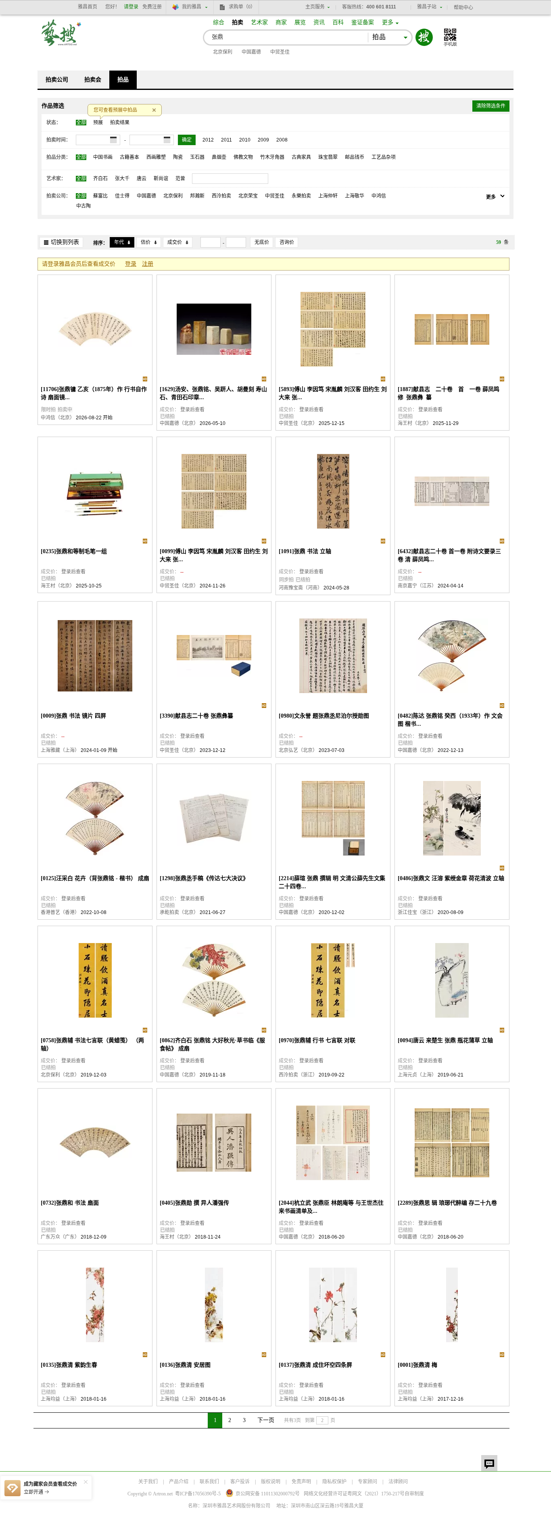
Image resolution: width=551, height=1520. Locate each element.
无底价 (262, 242)
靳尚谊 (161, 178)
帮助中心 (463, 7)
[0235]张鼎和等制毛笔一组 (74, 551)
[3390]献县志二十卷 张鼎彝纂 (196, 716)
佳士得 (122, 196)
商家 (281, 22)
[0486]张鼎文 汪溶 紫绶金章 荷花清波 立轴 (451, 878)
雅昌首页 (87, 7)
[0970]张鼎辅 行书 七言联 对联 (317, 1040)
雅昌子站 (426, 7)
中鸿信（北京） (58, 418)
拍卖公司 (57, 80)
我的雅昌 (191, 7)
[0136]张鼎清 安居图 (185, 1365)
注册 (147, 264)
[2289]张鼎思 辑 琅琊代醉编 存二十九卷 (447, 1203)
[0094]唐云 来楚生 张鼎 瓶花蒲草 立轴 (445, 1040)
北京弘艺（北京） (298, 750)
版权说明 (270, 1482)
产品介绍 (178, 1482)
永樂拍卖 (301, 196)
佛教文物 (243, 157)
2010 (244, 140)
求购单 (242, 7)
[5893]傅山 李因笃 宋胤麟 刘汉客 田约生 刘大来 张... (333, 393)
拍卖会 (92, 80)
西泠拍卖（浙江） (298, 1075)
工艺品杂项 (384, 157)
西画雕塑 (156, 157)
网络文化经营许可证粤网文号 (354, 1494)
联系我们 (209, 1482)
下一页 (265, 1420)
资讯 (319, 22)
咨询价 (287, 242)
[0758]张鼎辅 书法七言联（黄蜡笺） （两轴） (92, 1044)
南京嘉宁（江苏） (417, 586)
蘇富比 (100, 196)
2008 (282, 140)
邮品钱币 (354, 157)
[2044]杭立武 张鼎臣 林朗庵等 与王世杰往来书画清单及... (331, 1207)
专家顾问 (367, 1482)
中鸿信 (379, 196)
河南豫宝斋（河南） (300, 588)
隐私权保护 (334, 1482)
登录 (130, 264)
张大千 (122, 178)
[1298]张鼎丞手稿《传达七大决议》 (204, 878)
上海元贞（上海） (417, 1075)
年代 (119, 242)
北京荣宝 (248, 196)
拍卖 (237, 22)
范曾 (180, 178)
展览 (300, 22)
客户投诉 (240, 1482)
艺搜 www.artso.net (62, 37)
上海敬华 (354, 196)
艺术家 (259, 22)
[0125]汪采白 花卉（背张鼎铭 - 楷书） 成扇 (95, 878)
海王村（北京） (415, 423)
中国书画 (103, 157)
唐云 (141, 178)
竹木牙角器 (272, 157)
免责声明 (301, 1482)
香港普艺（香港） (60, 912)
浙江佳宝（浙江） (417, 912)
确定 (187, 140)
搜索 (424, 37)
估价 (145, 242)
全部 (81, 122)
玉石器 (197, 157)
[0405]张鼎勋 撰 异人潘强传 (194, 1203)
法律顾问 (398, 1482)
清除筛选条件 (490, 106)
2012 (208, 140)
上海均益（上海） (60, 1399)
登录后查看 (192, 409)
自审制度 (414, 1494)
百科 (338, 22)
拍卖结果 (119, 122)
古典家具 (301, 157)
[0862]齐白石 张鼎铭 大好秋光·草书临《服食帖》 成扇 (212, 1044)
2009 (263, 140)
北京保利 (222, 52)
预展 (98, 122)
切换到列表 (65, 242)
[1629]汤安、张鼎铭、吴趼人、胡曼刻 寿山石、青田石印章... (213, 393)
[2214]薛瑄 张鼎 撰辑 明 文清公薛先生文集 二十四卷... (332, 882)
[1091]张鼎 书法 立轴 (305, 551)
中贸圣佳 (280, 52)
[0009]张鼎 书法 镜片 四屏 (73, 716)
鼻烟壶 (219, 157)
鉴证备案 (362, 22)
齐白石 (100, 178)
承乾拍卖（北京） (179, 912)
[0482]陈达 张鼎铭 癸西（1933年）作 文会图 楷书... (450, 720)
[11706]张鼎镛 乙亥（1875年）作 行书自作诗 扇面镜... (94, 393)
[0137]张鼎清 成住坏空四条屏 (315, 1365)
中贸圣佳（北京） (298, 423)
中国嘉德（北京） (179, 423)
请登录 (131, 7)
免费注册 (152, 7)
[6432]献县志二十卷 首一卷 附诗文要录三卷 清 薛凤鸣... (449, 555)
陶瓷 (178, 157)
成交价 (174, 242)
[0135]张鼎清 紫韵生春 (69, 1365)
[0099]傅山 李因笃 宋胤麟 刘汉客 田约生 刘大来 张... (214, 555)
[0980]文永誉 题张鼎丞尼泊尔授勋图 (324, 716)
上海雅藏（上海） (60, 750)
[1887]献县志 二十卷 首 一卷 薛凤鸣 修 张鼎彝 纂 (450, 393)
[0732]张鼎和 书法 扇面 (70, 1203)
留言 (489, 1463)
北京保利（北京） (60, 1075)
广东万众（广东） (60, 1237)
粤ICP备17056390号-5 (198, 1494)
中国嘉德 (251, 52)
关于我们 (148, 1482)
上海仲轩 (328, 196)
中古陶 (83, 206)
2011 (226, 140)
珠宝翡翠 (328, 157)
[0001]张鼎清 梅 (417, 1365)
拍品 (123, 80)
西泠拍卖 (221, 196)
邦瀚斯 (197, 196)
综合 (218, 22)
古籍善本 (129, 157)
